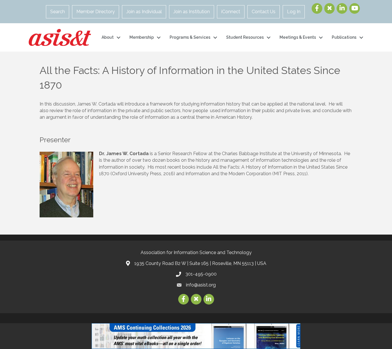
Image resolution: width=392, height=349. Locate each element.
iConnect (230, 11)
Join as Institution (191, 11)
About (108, 37)
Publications (344, 37)
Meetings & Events (298, 37)
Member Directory (95, 11)
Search (57, 11)
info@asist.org (201, 285)
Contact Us (263, 11)
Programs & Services (190, 37)
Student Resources (245, 37)
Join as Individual (144, 11)
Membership (141, 37)
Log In (293, 11)
